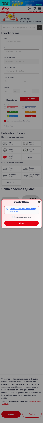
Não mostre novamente (23, 217)
